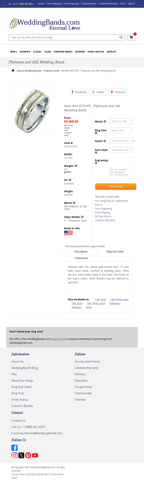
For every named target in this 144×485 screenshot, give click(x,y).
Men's (13, 51)
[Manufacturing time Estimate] (82, 217)
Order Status (19, 399)
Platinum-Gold (51, 70)
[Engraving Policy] (96, 152)
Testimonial (81, 258)
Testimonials (83, 393)
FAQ (122, 3)
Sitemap (80, 399)
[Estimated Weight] (76, 166)
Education (81, 380)
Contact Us (18, 420)
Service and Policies (87, 361)
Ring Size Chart (115, 251)
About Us (17, 361)
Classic (37, 51)
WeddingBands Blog (24, 368)
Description (81, 251)
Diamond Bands (63, 51)
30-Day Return (89, 3)
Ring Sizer (18, 393)
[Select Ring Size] (96, 133)
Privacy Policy (83, 387)
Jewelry (111, 51)
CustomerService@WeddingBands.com (36, 433)
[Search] (121, 37)
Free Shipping (54, 3)
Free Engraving (71, 3)
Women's (25, 51)
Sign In (131, 3)
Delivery (80, 374)
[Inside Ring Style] (70, 180)
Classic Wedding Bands (29, 70)
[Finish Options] (104, 141)
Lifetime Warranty (108, 3)
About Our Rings (22, 380)
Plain (47, 51)
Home (41, 3)
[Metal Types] (74, 203)
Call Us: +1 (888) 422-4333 (28, 427)
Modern (80, 51)
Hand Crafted (96, 51)
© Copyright (17, 467)
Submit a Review (22, 406)
